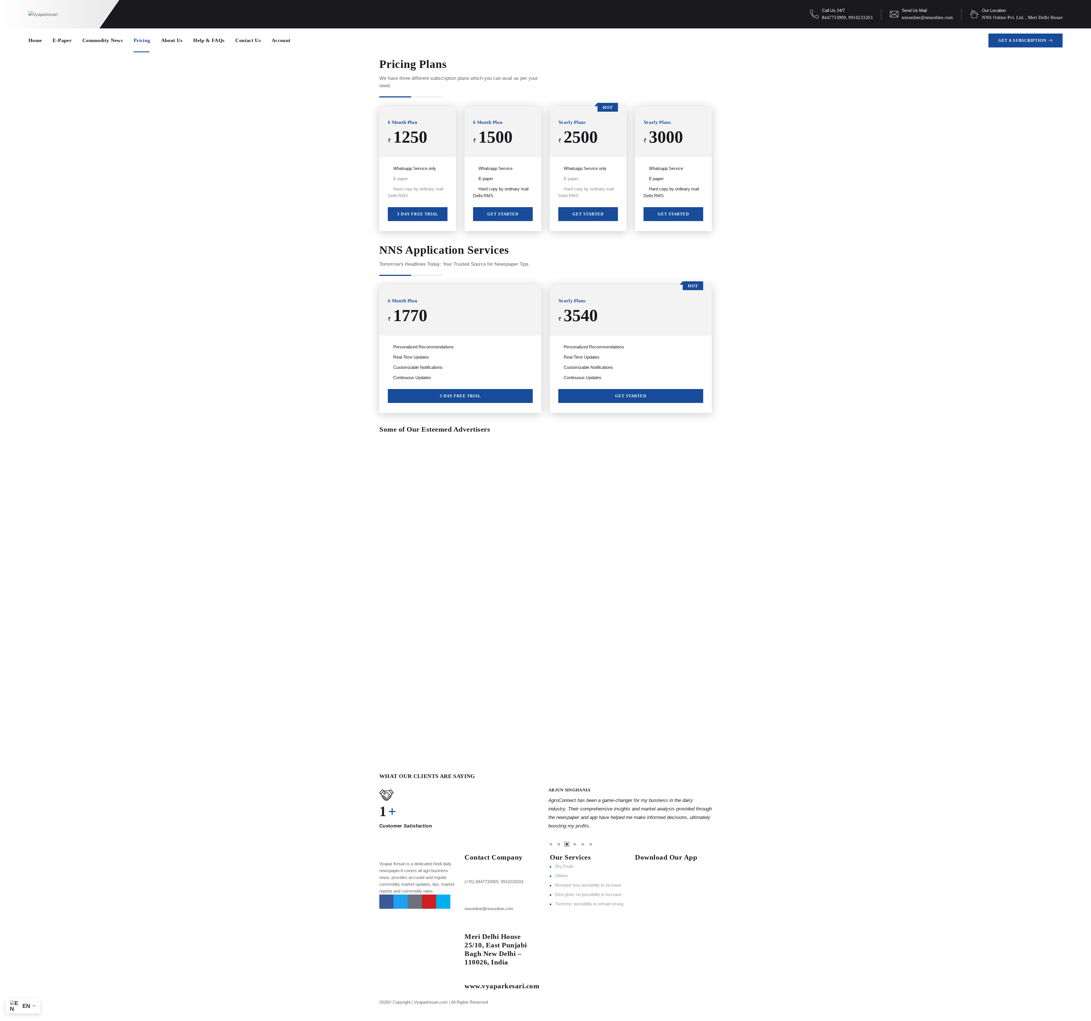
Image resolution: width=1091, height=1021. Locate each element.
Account (281, 40)
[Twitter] (400, 902)
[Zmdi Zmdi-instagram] (415, 902)
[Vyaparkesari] (42, 14)
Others (561, 875)
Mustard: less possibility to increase (588, 885)
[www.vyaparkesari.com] (472, 974)
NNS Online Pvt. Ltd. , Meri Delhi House (1022, 17)
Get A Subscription (1022, 40)
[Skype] (443, 902)
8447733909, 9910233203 (847, 17)
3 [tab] (567, 844)
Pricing (142, 40)
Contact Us (248, 40)
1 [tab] (551, 844)
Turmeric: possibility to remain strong (589, 903)
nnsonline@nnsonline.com (927, 17)
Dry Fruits (564, 866)
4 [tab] (574, 844)
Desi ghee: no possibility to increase (588, 894)
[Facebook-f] (386, 902)
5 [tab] (582, 844)
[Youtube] (429, 902)
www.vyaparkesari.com (502, 986)
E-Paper (62, 40)
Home (35, 40)
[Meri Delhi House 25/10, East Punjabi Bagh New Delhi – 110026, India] (472, 925)
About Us (172, 40)
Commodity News (102, 40)
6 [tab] (590, 844)
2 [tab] (559, 844)
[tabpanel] (630, 808)
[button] (545, 754)
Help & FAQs (208, 40)
